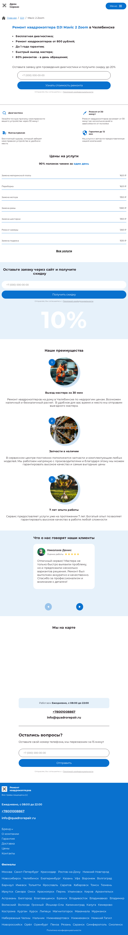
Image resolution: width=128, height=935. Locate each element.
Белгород (25, 898)
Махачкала (82, 911)
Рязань (66, 924)
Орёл (28, 924)
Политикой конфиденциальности (78, 92)
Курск (33, 911)
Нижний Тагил (101, 918)
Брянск (62, 898)
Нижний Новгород (96, 871)
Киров (88, 891)
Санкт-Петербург (26, 871)
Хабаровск (81, 885)
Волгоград (104, 878)
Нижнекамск (80, 918)
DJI (22, 17)
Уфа (77, 878)
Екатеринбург (51, 878)
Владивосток (78, 898)
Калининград (75, 904)
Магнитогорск (63, 911)
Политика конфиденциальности (64, 930)
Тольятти (34, 885)
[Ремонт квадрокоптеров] (4, 789)
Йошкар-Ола (55, 904)
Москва (7, 871)
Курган (22, 911)
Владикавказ (99, 898)
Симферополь (96, 924)
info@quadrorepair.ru (64, 717)
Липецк (45, 911)
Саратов (66, 885)
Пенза (54, 924)
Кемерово (105, 904)
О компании (10, 833)
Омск (31, 891)
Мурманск (99, 911)
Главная (12, 17)
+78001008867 (64, 712)
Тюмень (106, 885)
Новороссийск (12, 924)
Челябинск (31, 878)
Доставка (8, 843)
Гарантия (8, 838)
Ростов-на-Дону (69, 871)
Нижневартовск (57, 918)
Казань (68, 878)
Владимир (117, 898)
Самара (20, 891)
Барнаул (8, 885)
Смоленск (116, 924)
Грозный (38, 904)
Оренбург (41, 924)
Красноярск (45, 891)
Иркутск (7, 891)
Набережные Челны (16, 918)
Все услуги (64, 251)
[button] (79, 606)
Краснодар (48, 871)
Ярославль (50, 885)
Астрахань (9, 898)
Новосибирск (11, 878)
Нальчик (38, 918)
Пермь (61, 891)
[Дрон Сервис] (4, 5)
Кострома (8, 911)
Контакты (8, 853)
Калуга (91, 904)
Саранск (78, 924)
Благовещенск (44, 898)
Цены (6, 848)
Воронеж (88, 878)
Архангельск (104, 891)
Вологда (24, 904)
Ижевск (21, 885)
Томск (94, 885)
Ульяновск (75, 891)
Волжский (9, 904)
